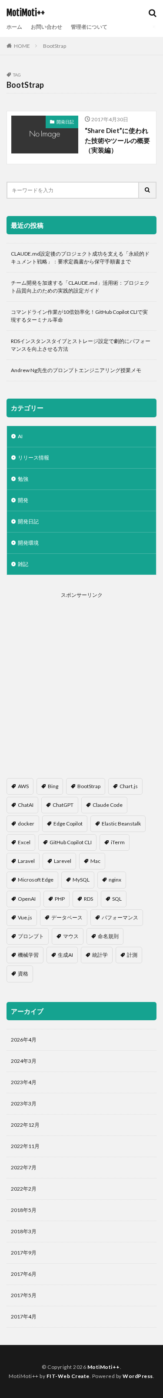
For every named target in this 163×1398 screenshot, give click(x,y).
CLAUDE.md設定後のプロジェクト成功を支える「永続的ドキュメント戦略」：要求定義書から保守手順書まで (80, 257)
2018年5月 (24, 1210)
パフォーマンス (120, 917)
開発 (23, 500)
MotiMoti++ (26, 13)
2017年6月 (24, 1274)
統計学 (100, 955)
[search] (147, 190)
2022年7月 (24, 1167)
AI (20, 436)
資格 (23, 973)
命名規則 (108, 936)
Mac (95, 861)
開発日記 (65, 121)
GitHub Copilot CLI (71, 842)
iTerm (118, 842)
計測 (132, 955)
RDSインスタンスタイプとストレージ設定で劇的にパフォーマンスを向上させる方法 (80, 345)
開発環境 (28, 542)
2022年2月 (24, 1188)
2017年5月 (24, 1295)
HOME (22, 46)
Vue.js (25, 917)
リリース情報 (33, 457)
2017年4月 (24, 1316)
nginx (115, 879)
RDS (88, 898)
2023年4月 (24, 1082)
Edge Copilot (68, 823)
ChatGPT (63, 805)
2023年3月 (24, 1103)
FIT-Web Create (68, 1376)
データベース (67, 917)
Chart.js (129, 786)
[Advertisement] (81, 679)
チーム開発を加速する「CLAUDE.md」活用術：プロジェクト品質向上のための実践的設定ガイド (80, 287)
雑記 (23, 564)
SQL (117, 898)
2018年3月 (24, 1231)
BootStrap (54, 46)
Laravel (26, 861)
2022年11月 (25, 1146)
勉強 (23, 479)
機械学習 (28, 955)
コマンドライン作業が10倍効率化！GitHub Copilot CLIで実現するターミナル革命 (79, 316)
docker (26, 823)
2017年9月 (24, 1252)
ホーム (14, 26)
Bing (53, 786)
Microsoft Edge (35, 879)
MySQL (81, 879)
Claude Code (108, 805)
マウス (71, 936)
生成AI (65, 955)
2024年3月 (24, 1061)
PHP (60, 898)
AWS (23, 786)
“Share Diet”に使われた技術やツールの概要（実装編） (117, 140)
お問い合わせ (46, 26)
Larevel (62, 861)
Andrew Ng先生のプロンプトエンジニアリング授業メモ (76, 370)
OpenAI (27, 898)
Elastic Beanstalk (121, 823)
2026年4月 (24, 1039)
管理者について (89, 26)
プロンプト (31, 936)
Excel (24, 842)
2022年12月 (25, 1125)
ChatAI (25, 805)
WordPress (138, 1376)
